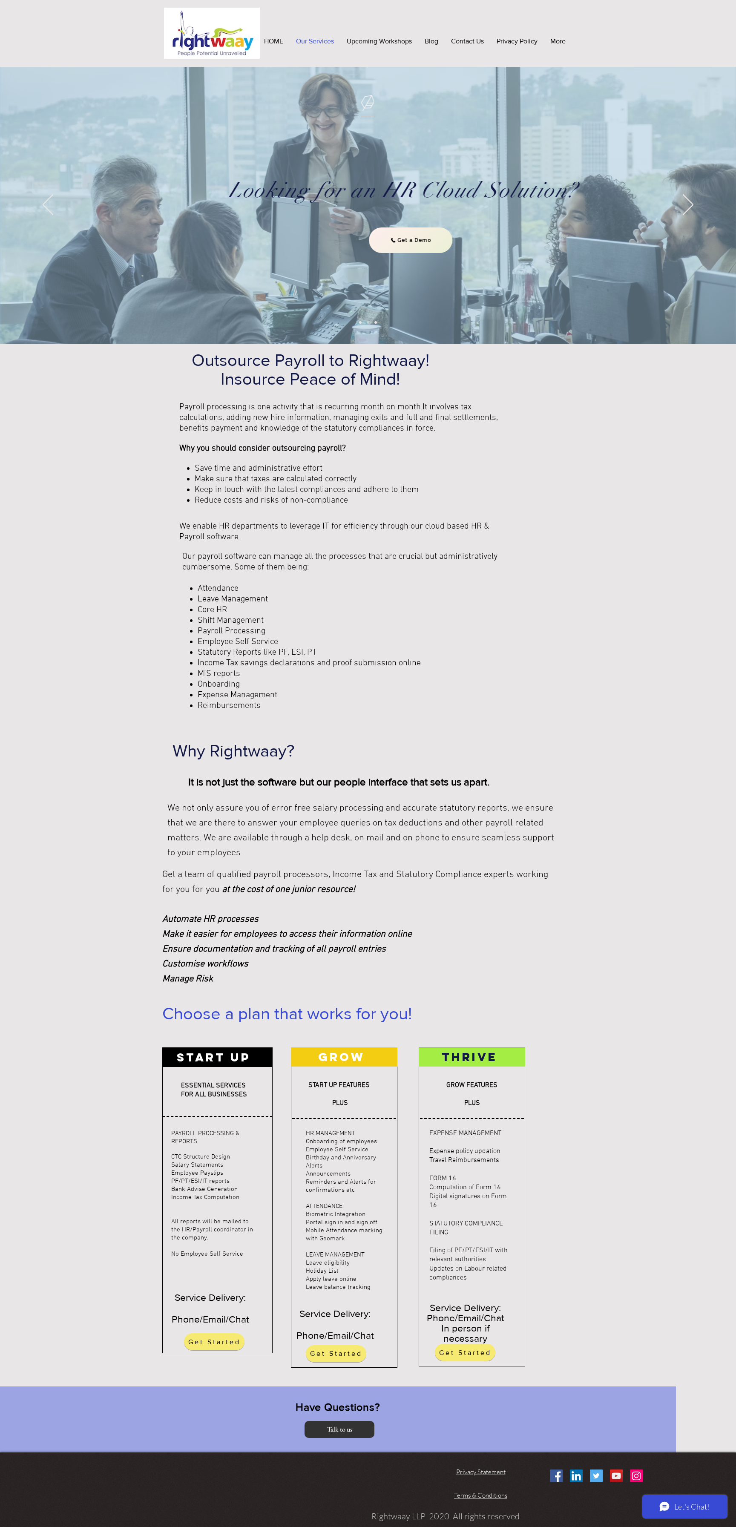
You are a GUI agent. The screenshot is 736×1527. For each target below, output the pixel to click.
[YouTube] (616, 1475)
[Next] (688, 205)
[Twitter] (596, 1475)
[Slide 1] (360, 322)
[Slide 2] (368, 322)
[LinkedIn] (576, 1475)
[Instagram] (636, 1475)
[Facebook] (556, 1475)
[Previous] (48, 205)
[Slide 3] (375, 322)
